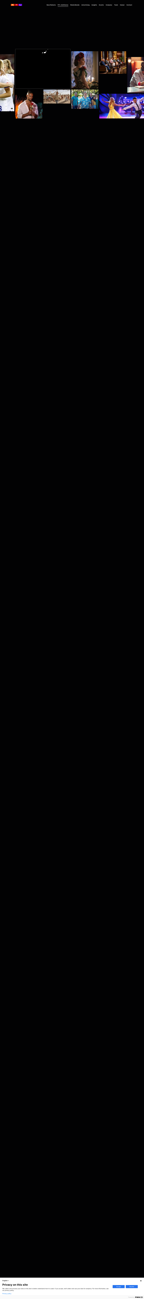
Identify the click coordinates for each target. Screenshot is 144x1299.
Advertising (85, 5)
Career (122, 5)
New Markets (51, 5)
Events (101, 5)
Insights (94, 5)
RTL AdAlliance (16, 5)
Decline (131, 1286)
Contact (129, 5)
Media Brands (74, 5)
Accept (118, 1286)
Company (109, 5)
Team (116, 5)
